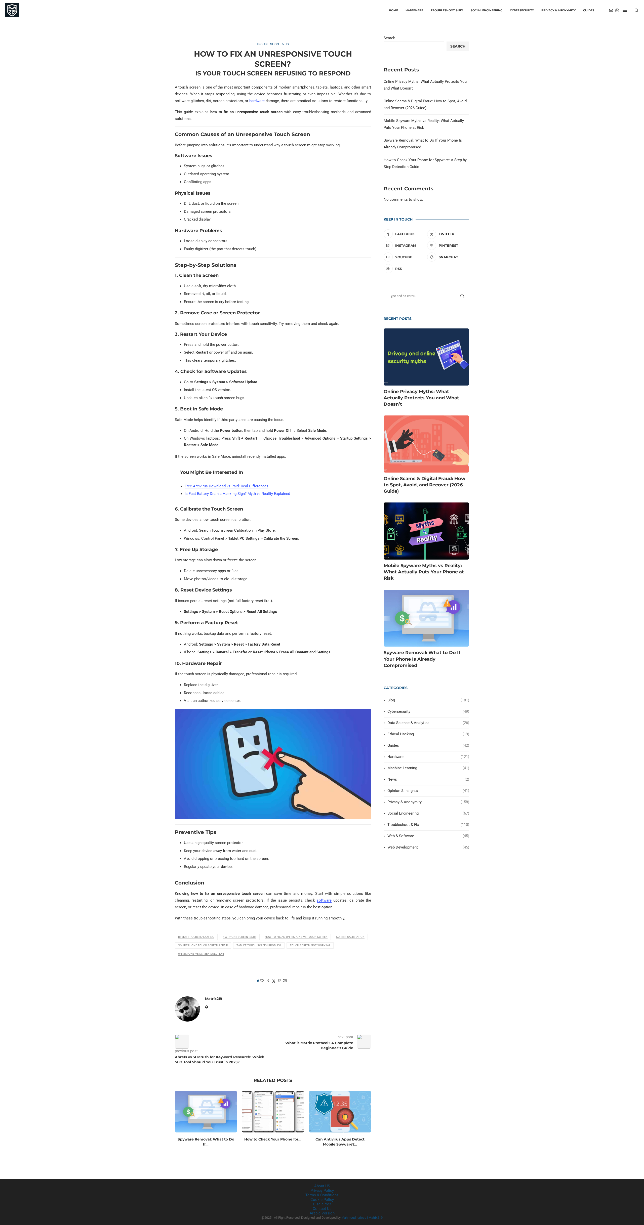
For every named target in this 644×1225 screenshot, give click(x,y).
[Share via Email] (285, 981)
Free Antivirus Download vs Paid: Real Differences (226, 486)
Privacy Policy (322, 1190)
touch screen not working (310, 945)
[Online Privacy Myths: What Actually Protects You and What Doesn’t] (426, 357)
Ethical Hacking (428, 734)
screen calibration (350, 937)
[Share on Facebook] (268, 981)
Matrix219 (213, 998)
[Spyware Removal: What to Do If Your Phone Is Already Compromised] (206, 1111)
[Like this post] (262, 981)
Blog (428, 700)
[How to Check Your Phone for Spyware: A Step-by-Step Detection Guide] (273, 1111)
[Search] (636, 10)
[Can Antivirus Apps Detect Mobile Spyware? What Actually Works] (340, 1111)
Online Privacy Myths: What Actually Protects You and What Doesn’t (421, 398)
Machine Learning (428, 768)
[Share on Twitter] (273, 981)
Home (393, 10)
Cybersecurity (522, 10)
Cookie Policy (322, 1199)
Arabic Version (322, 1213)
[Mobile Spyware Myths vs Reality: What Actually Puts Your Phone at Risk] (426, 531)
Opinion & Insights (428, 790)
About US (322, 1186)
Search (389, 38)
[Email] (611, 10)
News (428, 779)
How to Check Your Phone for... (272, 1139)
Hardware (414, 10)
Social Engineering (486, 10)
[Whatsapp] (617, 10)
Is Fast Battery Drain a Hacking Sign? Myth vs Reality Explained (237, 493)
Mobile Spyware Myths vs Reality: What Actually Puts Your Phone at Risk (424, 572)
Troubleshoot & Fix (447, 10)
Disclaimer (322, 1204)
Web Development (428, 847)
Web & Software (428, 836)
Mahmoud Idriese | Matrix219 (362, 1217)
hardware (257, 101)
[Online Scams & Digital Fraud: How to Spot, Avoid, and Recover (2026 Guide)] (426, 444)
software (324, 900)
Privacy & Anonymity (558, 10)
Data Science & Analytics (428, 723)
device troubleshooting (196, 937)
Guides (588, 10)
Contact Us (322, 1208)
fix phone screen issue (239, 937)
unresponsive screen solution (201, 953)
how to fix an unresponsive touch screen (296, 937)
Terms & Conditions (322, 1195)
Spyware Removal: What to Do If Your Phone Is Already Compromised (422, 659)
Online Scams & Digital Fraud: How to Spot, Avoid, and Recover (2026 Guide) (424, 485)
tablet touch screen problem (258, 945)
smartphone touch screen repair (203, 945)
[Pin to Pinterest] (279, 981)
